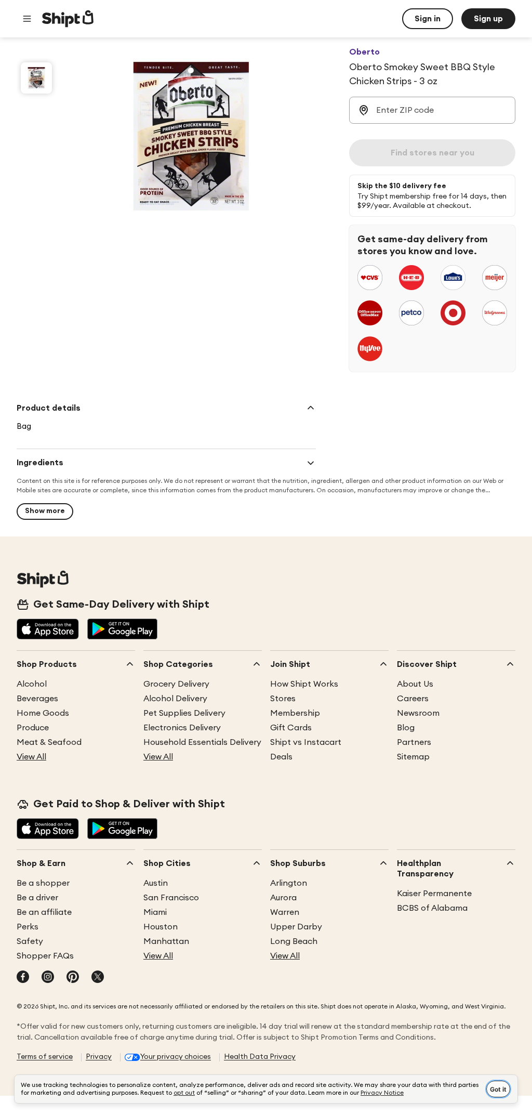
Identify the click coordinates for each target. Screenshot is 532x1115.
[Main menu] (27, 18)
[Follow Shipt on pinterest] (72, 977)
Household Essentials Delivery (202, 742)
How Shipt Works (304, 684)
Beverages (37, 698)
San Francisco (171, 898)
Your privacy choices (175, 1056)
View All (31, 757)
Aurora (283, 898)
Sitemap (413, 757)
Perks (27, 927)
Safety (30, 941)
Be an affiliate (44, 912)
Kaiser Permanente (434, 893)
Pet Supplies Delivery (184, 713)
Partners (414, 742)
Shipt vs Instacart (305, 742)
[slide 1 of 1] (36, 78)
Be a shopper (43, 883)
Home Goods (43, 713)
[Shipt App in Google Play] (122, 630)
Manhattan (166, 941)
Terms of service (45, 1056)
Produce (33, 728)
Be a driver (37, 898)
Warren (284, 912)
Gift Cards (291, 728)
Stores (283, 698)
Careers (413, 698)
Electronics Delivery (182, 728)
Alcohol (32, 684)
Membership (295, 713)
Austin (155, 883)
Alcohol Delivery (175, 698)
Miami (155, 912)
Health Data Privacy (260, 1056)
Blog (406, 728)
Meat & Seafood (49, 742)
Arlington (288, 883)
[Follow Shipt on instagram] (48, 977)
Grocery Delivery (176, 684)
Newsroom (418, 713)
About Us (415, 684)
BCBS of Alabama (432, 908)
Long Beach (293, 941)
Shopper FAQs (45, 956)
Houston (160, 927)
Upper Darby (296, 927)
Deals (281, 757)
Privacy (99, 1056)
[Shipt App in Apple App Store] (48, 630)
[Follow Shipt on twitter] (97, 977)
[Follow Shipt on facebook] (23, 977)
